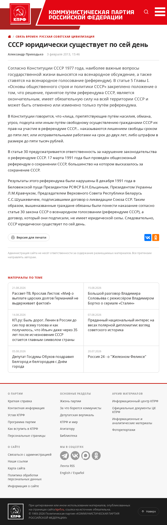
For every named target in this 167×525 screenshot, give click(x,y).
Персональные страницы (26, 436)
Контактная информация (26, 408)
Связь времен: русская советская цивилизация (55, 36)
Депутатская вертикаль (77, 415)
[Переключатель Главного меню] (159, 11)
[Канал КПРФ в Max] (85, 455)
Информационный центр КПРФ (135, 401)
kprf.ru (59, 509)
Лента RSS (67, 466)
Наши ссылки (18, 461)
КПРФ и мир (69, 422)
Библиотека (68, 436)
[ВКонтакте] (147, 237)
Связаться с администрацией (30, 454)
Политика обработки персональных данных (25, 477)
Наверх (151, 511)
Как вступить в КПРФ (23, 429)
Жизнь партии (70, 401)
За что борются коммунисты (80, 408)
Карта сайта (16, 468)
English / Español (72, 473)
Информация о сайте (23, 486)
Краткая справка (20, 401)
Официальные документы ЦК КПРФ (134, 410)
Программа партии (22, 422)
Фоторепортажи (123, 430)
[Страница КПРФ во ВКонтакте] (75, 455)
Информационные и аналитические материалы (132, 421)
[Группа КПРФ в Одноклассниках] (96, 455)
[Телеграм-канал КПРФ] (64, 455)
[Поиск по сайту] (146, 12)
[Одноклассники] (155, 237)
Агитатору (67, 429)
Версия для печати (31, 237)
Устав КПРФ (16, 415)
